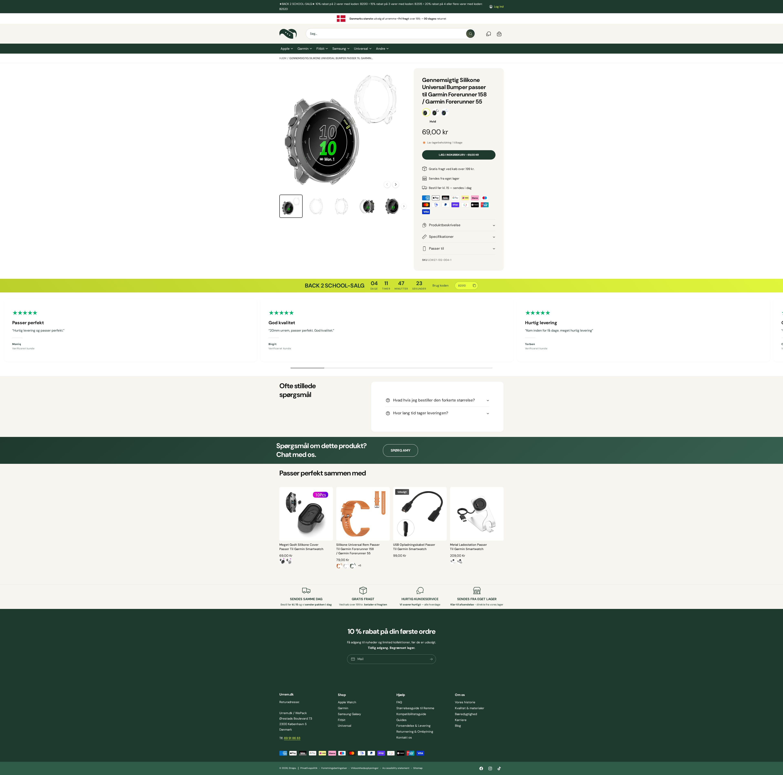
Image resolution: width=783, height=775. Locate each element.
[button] (286, 49)
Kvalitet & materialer (469, 708)
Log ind (499, 6)
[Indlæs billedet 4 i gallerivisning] (316, 206)
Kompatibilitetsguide (411, 714)
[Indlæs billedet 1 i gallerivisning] (291, 206)
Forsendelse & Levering (413, 726)
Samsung (339, 48)
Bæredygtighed (466, 714)
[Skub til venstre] (387, 184)
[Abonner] (431, 659)
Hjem (282, 58)
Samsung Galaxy (349, 714)
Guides (401, 720)
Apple (285, 48)
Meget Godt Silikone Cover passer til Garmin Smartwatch (301, 547)
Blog (458, 726)
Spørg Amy (400, 450)
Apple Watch (347, 702)
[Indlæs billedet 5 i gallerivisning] (341, 206)
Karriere (461, 720)
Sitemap (417, 768)
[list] (391, 18)
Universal (361, 48)
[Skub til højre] (395, 184)
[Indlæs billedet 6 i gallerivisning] (366, 206)
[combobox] (391, 34)
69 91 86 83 (292, 738)
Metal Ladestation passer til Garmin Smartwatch (468, 547)
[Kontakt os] (488, 34)
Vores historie (465, 702)
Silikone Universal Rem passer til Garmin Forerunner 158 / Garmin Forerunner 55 (358, 549)
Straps (292, 768)
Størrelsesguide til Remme (415, 708)
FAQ (399, 702)
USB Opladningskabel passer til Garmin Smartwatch (414, 547)
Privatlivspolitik (308, 768)
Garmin (303, 48)
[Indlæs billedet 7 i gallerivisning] (392, 206)
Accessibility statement (395, 768)
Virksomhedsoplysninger (364, 768)
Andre (380, 48)
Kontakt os (404, 737)
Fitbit (320, 48)
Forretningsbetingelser (334, 768)
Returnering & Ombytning (414, 732)
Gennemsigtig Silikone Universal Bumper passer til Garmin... (331, 58)
